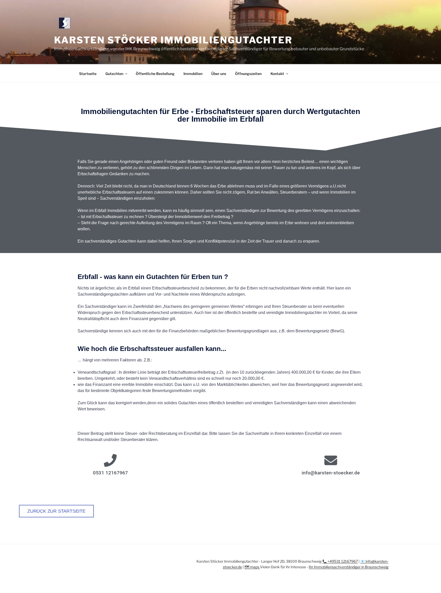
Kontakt (277, 73)
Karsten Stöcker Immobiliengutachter (173, 40)
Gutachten (114, 73)
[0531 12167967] (110, 460)
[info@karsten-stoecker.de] (330, 460)
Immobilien (192, 73)
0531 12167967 (110, 473)
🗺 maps (252, 567)
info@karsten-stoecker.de (331, 473)
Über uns (218, 73)
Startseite (87, 73)
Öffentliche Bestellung (155, 73)
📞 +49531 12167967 (340, 561)
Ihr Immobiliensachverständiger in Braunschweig (348, 567)
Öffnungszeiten (248, 73)
